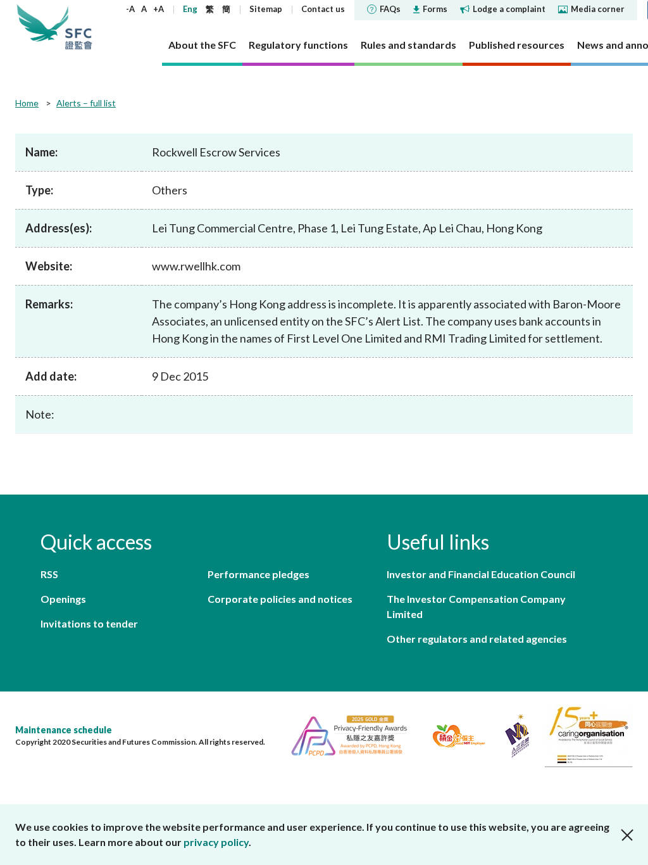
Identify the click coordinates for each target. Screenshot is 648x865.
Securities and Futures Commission (78, 27)
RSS (49, 574)
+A (158, 9)
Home (27, 103)
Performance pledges (258, 574)
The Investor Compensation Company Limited (476, 606)
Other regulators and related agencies (477, 639)
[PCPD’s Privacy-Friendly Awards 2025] (343, 734)
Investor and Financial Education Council (481, 574)
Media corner (598, 9)
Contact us (323, 9)
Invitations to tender (89, 623)
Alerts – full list (86, 103)
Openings (63, 599)
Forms (435, 9)
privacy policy (216, 842)
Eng (190, 9)
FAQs (390, 9)
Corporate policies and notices (280, 599)
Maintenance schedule (63, 729)
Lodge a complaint (509, 9)
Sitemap (265, 9)
